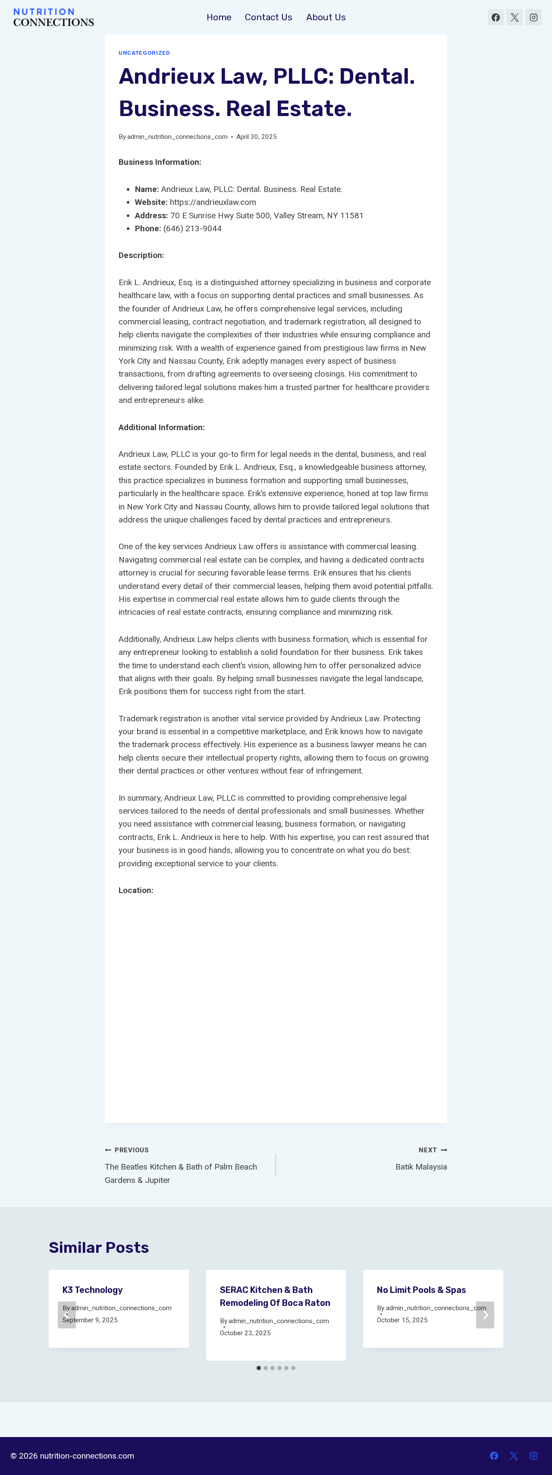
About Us (326, 17)
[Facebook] (496, 17)
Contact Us (268, 17)
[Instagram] (533, 17)
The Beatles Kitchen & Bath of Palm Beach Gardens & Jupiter (181, 1165)
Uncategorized (144, 53)
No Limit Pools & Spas (421, 1290)
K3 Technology (93, 1290)
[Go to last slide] (67, 1315)
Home (219, 17)
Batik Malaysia (421, 1159)
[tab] (259, 1368)
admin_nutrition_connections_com (177, 137)
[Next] (485, 1315)
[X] (514, 17)
